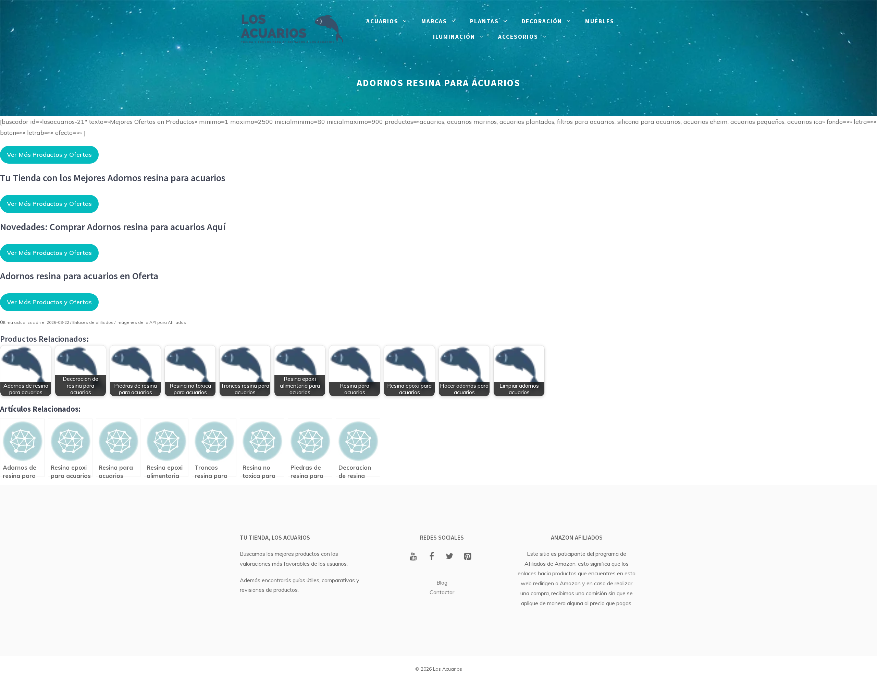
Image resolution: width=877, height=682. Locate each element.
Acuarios (382, 21)
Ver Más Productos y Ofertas (49, 154)
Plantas (484, 21)
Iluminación (454, 36)
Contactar (442, 592)
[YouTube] (413, 557)
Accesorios (518, 36)
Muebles (599, 21)
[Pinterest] (467, 557)
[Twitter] (449, 557)
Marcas (434, 21)
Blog (441, 582)
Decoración (542, 21)
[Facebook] (431, 557)
